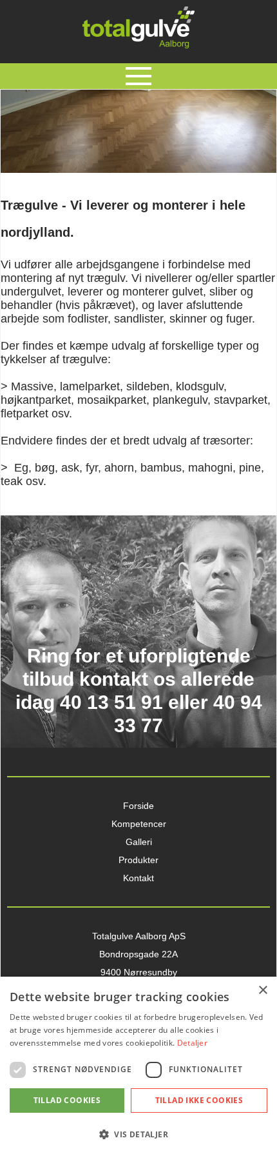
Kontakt (138, 878)
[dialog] (138, 1066)
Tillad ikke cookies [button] (199, 1100)
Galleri (139, 842)
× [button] (262, 990)
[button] (138, 1133)
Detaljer (192, 1042)
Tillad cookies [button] (67, 1100)
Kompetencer (138, 824)
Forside (138, 806)
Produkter (138, 860)
